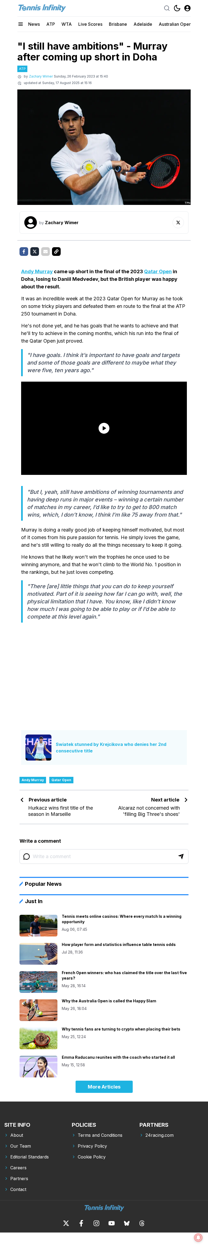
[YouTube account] (111, 1223)
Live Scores (90, 24)
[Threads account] (142, 1223)
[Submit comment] (180, 856)
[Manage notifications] (198, 1237)
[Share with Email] (45, 251)
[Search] (167, 8)
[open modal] (187, 8)
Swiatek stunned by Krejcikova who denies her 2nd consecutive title (111, 748)
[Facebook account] (81, 1223)
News (34, 24)
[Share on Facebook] (24, 251)
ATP (50, 24)
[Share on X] (34, 251)
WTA (66, 24)
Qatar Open (158, 271)
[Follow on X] (178, 222)
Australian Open (175, 24)
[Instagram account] (96, 1223)
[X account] (66, 1223)
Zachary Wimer (41, 76)
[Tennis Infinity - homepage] (41, 8)
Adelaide (143, 24)
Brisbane (118, 24)
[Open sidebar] (20, 24)
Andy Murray (37, 271)
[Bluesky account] (126, 1223)
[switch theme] (177, 8)
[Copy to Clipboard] (56, 251)
